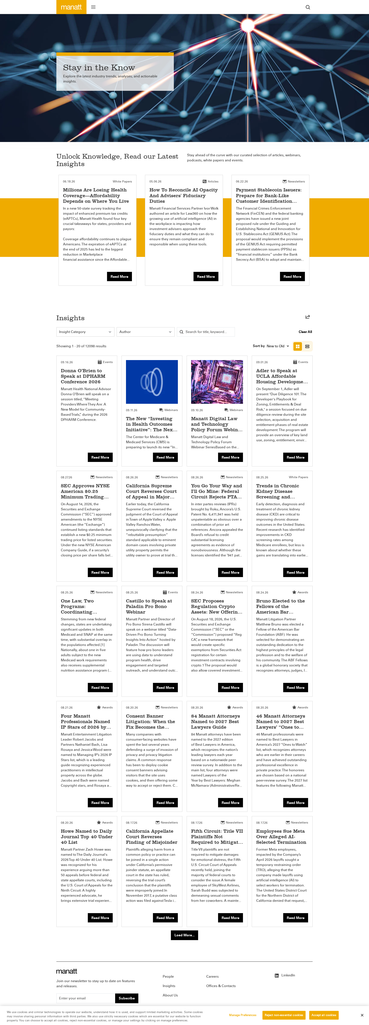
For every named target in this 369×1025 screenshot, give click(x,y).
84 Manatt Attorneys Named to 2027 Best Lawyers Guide (215, 721)
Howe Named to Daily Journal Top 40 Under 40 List (87, 836)
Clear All (305, 332)
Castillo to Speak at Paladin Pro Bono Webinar (149, 606)
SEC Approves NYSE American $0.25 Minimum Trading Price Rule (85, 494)
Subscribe (127, 998)
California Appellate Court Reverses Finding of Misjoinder (151, 836)
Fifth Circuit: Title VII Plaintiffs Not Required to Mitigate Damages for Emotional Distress (217, 842)
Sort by (259, 346)
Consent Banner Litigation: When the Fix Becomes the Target (150, 724)
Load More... (184, 935)
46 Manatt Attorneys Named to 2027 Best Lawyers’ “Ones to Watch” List (280, 724)
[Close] (362, 1015)
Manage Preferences (242, 1015)
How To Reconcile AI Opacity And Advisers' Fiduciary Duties (183, 195)
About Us (170, 995)
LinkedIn (288, 975)
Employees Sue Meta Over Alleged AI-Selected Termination (281, 836)
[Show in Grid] (297, 346)
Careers (212, 976)
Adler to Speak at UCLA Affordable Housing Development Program (282, 379)
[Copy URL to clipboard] (308, 316)
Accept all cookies (324, 1015)
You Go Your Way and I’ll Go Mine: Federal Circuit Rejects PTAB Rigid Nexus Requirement (216, 497)
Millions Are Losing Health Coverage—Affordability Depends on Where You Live (96, 195)
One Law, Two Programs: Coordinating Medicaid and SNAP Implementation (84, 612)
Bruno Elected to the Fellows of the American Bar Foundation (280, 609)
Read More (119, 277)
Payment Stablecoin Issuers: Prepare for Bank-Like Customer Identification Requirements (269, 198)
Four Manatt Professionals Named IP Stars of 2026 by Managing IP (85, 724)
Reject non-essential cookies (284, 1015)
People (168, 976)
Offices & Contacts (221, 986)
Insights (169, 986)
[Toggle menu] (93, 7)
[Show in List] (307, 346)
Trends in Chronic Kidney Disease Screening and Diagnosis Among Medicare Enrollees (279, 497)
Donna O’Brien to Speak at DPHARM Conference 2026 (83, 376)
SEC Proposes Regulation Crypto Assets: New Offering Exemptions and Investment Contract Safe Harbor (216, 615)
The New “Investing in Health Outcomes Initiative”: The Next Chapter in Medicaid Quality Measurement (151, 430)
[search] (308, 7)
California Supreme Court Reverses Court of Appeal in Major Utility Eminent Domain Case (151, 497)
